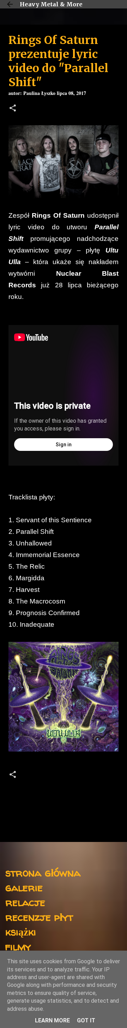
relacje (25, 902)
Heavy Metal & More (51, 4)
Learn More (52, 1020)
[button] (12, 109)
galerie (24, 887)
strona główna (42, 872)
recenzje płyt (39, 916)
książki (20, 931)
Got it (86, 1020)
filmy (18, 946)
